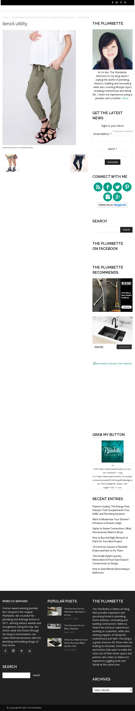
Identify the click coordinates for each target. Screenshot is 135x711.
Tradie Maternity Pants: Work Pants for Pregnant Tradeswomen (43, 17)
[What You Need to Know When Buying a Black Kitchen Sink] (54, 642)
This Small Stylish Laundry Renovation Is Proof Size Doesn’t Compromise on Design (110, 560)
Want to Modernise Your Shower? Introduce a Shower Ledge (111, 521)
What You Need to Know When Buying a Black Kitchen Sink (76, 642)
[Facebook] (112, 3)
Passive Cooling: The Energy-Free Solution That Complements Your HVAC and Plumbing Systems (111, 510)
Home (5, 17)
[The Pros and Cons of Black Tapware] (54, 626)
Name (112, 149)
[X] (125, 3)
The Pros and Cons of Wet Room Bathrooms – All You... (75, 611)
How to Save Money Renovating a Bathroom (111, 571)
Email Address (102, 134)
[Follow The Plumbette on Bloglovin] (112, 206)
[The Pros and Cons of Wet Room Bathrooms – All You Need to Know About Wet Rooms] (54, 611)
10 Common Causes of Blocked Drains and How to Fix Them (109, 548)
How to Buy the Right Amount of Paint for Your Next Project (110, 539)
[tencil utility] (39, 144)
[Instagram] (117, 3)
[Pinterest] (121, 3)
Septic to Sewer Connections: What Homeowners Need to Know (111, 530)
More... (126, 98)
